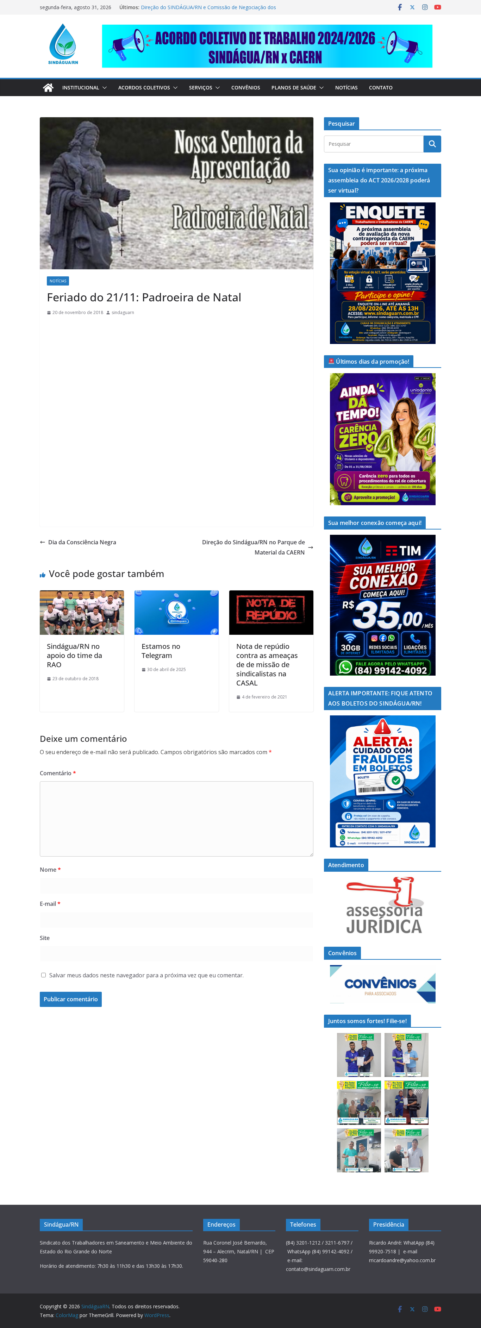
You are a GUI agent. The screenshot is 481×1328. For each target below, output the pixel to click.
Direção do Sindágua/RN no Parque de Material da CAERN (253, 547)
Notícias (346, 87)
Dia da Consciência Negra (82, 542)
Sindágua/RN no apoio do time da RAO (74, 655)
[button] (103, 88)
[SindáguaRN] (48, 87)
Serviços (200, 87)
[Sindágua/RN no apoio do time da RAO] (82, 595)
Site (45, 938)
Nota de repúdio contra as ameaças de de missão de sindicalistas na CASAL (267, 664)
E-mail (50, 904)
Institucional (80, 87)
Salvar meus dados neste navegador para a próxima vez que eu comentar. (146, 975)
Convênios (245, 87)
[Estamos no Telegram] (177, 595)
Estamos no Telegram (161, 650)
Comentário (58, 773)
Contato (381, 87)
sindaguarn (123, 312)
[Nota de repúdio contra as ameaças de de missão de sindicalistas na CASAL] (271, 595)
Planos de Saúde (293, 87)
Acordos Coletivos (144, 87)
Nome (50, 869)
